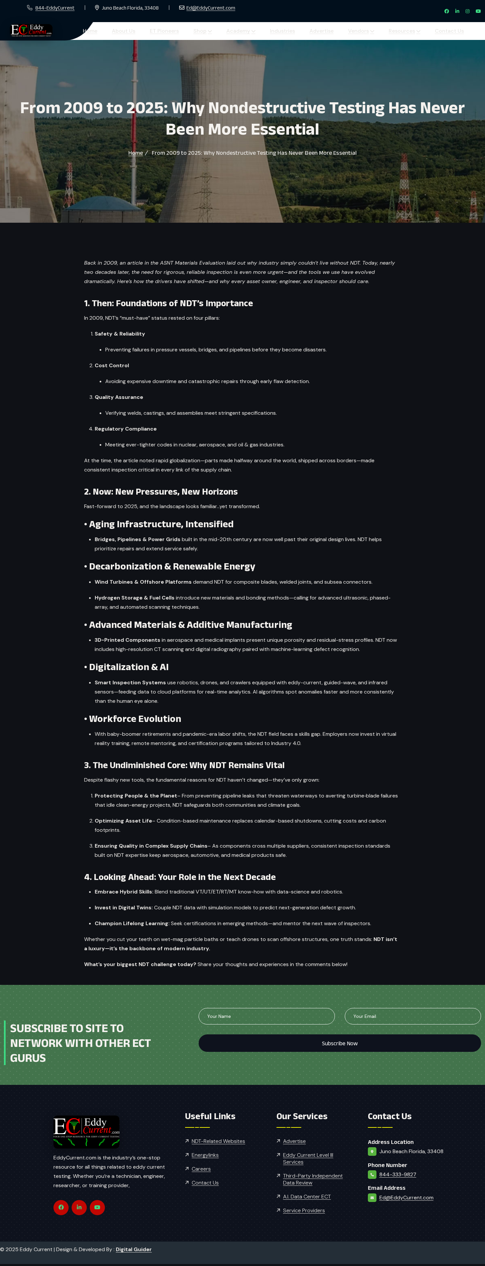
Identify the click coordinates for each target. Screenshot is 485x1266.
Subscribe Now (340, 1043)
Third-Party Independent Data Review (313, 1179)
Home (85, 30)
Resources (318, 30)
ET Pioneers (139, 30)
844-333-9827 (397, 1174)
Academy (194, 30)
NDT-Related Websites (218, 1140)
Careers (201, 1168)
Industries (228, 30)
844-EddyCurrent (55, 8)
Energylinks (205, 1154)
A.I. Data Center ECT (307, 1196)
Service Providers (304, 1210)
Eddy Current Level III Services (308, 1158)
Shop (165, 30)
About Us (108, 30)
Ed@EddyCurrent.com (210, 8)
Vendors (284, 30)
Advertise (257, 30)
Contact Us (355, 30)
